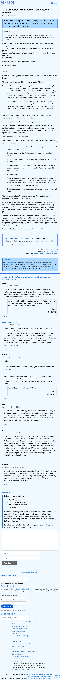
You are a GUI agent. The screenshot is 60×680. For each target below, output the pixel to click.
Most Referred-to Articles (20, 626)
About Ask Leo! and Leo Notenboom (23, 651)
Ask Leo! (21, 266)
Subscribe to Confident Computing (16, 239)
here (24, 611)
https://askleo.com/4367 (50, 251)
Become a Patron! (17, 641)
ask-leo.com (54, 249)
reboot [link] (14, 133)
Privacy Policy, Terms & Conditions (23, 659)
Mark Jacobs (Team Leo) (11, 322)
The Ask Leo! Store (18, 646)
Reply (5, 316)
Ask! (13, 624)
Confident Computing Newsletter (22, 644)
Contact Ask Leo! (17, 654)
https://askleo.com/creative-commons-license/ (38, 678)
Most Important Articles (19, 629)
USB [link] (4, 58)
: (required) (12, 600)
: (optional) (9, 595)
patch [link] (55, 91)
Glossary (15, 633)
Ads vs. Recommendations (20, 656)
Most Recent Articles (18, 631)
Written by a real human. (30, 572)
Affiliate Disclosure (18, 661)
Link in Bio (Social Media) (20, 636)
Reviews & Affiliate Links (21, 669)
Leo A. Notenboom (9, 15)
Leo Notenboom (10, 262)
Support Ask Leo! (30, 621)
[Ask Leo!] (8, 3)
